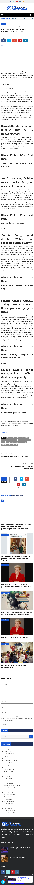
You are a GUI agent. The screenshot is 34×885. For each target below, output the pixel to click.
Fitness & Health (8, 769)
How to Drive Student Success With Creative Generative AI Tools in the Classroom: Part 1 (16, 613)
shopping (4, 444)
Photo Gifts (7, 797)
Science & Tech (8, 801)
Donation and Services (10, 760)
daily (22, 437)
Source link (4, 432)
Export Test (7, 762)
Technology (7, 808)
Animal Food (7, 751)
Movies (6, 790)
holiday (24, 440)
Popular (10, 842)
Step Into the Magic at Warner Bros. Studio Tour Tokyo (19, 848)
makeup (8, 442)
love (3, 442)
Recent (3, 842)
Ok (12, 882)
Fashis (5, 767)
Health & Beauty (5, 535)
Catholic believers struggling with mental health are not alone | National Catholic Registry (15, 558)
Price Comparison (8, 799)
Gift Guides (7, 774)
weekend (15, 444)
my (21, 442)
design (26, 437)
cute (17, 437)
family (3, 440)
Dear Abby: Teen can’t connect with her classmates (14, 638)
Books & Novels (8, 753)
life (29, 440)
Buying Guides (7, 756)
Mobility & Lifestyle (8, 787)
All (2, 500)
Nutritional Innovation (9, 794)
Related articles (6, 495)
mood (16, 442)
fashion (9, 440)
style (10, 444)
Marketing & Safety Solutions (11, 785)
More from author (17, 495)
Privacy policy (19, 882)
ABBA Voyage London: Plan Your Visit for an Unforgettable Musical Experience (20, 857)
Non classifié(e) (8, 792)
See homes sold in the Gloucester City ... (16, 456)
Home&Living (7, 783)
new (25, 442)
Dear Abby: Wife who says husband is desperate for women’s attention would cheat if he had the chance (16, 586)
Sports (5, 806)
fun (19, 440)
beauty (8, 437)
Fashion (3, 24)
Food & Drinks (7, 772)
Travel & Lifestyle (5, 593)
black (13, 437)
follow (14, 440)
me (12, 442)
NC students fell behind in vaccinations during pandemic (14, 666)
